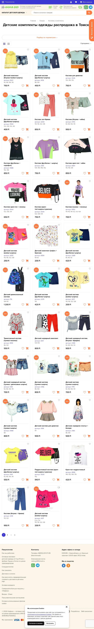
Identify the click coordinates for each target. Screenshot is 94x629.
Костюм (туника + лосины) (76, 207)
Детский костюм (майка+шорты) (10, 252)
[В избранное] (23, 85)
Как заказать (7, 570)
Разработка (75, 611)
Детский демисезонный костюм (13, 295)
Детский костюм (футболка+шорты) (42, 76)
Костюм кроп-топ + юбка (75, 163)
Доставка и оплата (8, 574)
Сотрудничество (7, 567)
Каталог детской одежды (13, 13)
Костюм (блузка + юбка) (75, 119)
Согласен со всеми (35, 623)
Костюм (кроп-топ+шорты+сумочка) (43, 208)
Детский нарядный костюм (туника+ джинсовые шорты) (15, 383)
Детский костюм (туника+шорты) (41, 383)
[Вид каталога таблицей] (8, 44)
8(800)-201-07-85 (44, 553)
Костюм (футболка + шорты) (46, 163)
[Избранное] (76, 2)
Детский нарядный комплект (46, 338)
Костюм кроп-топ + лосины (14, 207)
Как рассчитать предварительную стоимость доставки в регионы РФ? (14, 579)
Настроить (50, 623)
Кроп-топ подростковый (75, 470)
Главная (33, 21)
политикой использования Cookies (39, 614)
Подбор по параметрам (46, 37)
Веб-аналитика (86, 611)
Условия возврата (8, 585)
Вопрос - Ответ (7, 594)
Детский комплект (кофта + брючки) (46, 252)
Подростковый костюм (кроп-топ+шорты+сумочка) (46, 471)
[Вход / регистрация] (71, 2)
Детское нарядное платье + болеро (77, 427)
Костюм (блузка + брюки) (14, 513)
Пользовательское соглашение (13, 598)
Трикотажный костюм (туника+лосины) (12, 339)
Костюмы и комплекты (56, 21)
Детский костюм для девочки (47, 426)
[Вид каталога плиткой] (4, 44)
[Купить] (27, 85)
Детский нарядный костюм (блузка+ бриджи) (76, 339)
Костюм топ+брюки (42, 119)
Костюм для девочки (74, 75)
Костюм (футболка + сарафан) (12, 164)
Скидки (42, 21)
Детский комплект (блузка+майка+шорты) (13, 76)
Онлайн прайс (55, 7)
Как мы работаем (8, 553)
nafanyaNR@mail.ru (38, 561)
